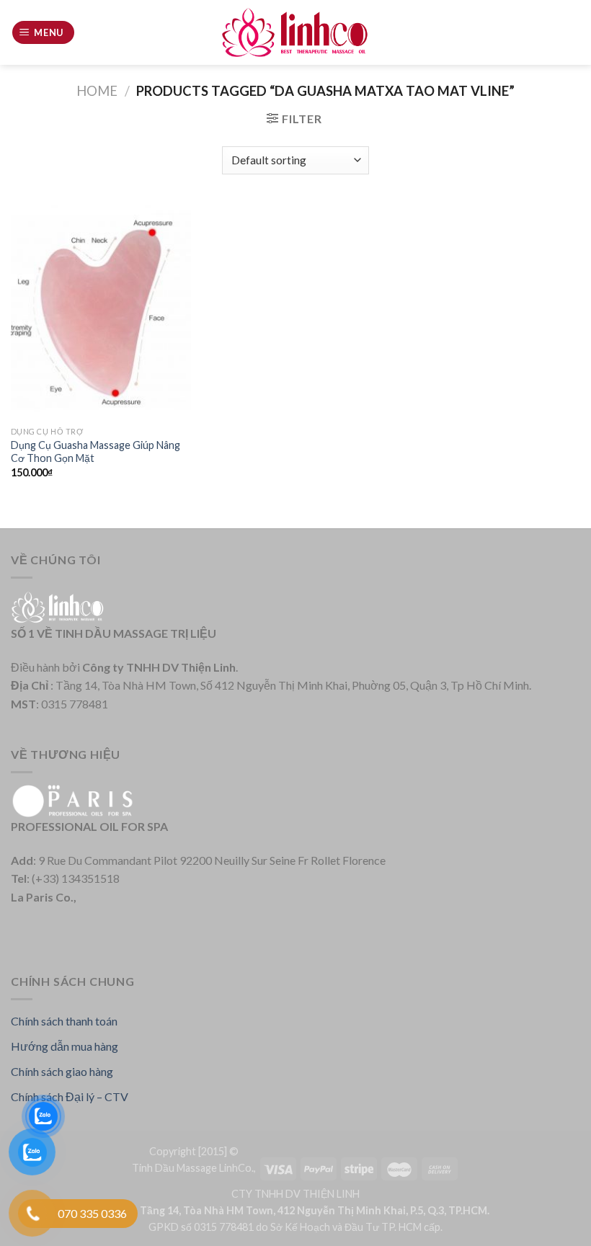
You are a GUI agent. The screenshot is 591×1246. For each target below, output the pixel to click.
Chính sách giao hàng (62, 1071)
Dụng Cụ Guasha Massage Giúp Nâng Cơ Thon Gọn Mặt (95, 452)
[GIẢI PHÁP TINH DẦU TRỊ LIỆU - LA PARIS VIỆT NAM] (295, 33)
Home (96, 91)
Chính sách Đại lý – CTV (69, 1096)
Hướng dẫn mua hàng (64, 1046)
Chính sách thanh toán (64, 1021)
